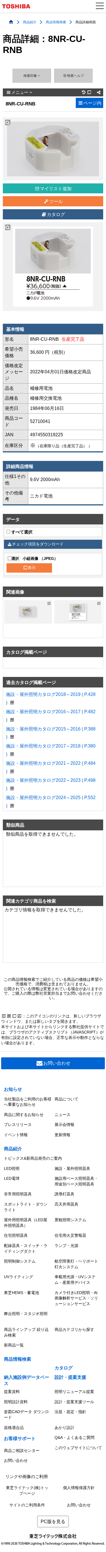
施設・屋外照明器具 (72, 1168)
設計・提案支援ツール (74, 1401)
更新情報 (62, 1134)
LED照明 (12, 1168)
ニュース (62, 1114)
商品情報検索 (56, 22)
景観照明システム (70, 1220)
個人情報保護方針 (79, 1488)
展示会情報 (64, 1124)
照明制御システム (20, 1261)
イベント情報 (16, 1134)
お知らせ (13, 1089)
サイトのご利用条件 (27, 1505)
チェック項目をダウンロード (38, 544)
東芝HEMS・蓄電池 (21, 1292)
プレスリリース (18, 1124)
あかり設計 (64, 1427)
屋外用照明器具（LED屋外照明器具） (25, 1223)
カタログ (56, 214)
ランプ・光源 (66, 1245)
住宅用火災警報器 (70, 1235)
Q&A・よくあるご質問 (74, 1437)
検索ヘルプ (75, 76)
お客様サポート (20, 1438)
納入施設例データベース (26, 1380)
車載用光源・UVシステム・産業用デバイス (75, 1279)
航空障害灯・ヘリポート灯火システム (76, 1264)
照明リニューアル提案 (74, 1391)
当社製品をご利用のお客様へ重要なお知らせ (27, 1102)
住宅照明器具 (16, 1235)
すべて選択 (21, 532)
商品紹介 (29, 22)
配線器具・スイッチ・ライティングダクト (25, 1248)
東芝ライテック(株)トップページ (27, 1491)
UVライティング (18, 1276)
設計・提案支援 (70, 1377)
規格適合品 (14, 1427)
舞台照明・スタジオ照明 (25, 1313)
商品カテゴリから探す (74, 1329)
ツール (56, 201)
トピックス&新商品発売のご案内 (33, 1158)
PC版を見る (53, 1521)
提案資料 (12, 1391)
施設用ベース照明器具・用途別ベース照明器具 (76, 1181)
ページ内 (92, 103)
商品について (66, 1099)
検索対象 (30, 76)
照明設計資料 (16, 1401)
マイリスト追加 (56, 188)
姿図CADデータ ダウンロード (26, 1414)
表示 (32, 568)
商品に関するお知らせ (24, 1114)
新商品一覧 (14, 1345)
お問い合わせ (56, 1063)
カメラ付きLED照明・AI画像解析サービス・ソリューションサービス (76, 1298)
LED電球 (12, 1178)
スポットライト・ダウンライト (25, 1207)
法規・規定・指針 (70, 1411)
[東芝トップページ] (18, 6)
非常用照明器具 (18, 1194)
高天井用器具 (66, 1204)
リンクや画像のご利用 (26, 1476)
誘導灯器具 (64, 1194)
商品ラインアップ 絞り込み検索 (26, 1332)
